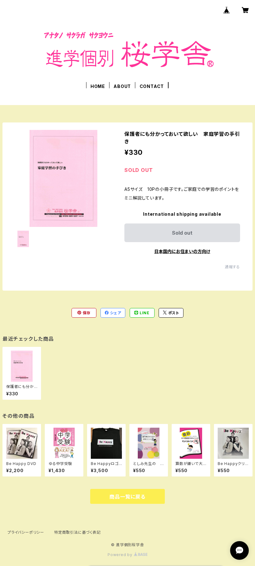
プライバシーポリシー (25, 532)
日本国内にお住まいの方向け (182, 251)
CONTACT (152, 86)
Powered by (121, 554)
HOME (97, 86)
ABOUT (122, 86)
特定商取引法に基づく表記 (77, 532)
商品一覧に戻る (127, 497)
